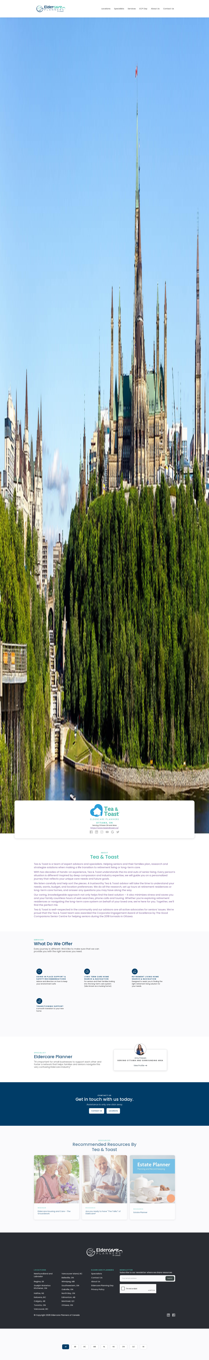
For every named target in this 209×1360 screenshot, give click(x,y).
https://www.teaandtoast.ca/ (104, 828)
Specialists (119, 8)
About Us (155, 8)
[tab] (65, 1346)
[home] (55, 8)
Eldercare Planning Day (102, 1285)
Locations (105, 8)
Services (132, 8)
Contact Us (168, 8)
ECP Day (143, 8)
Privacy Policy (97, 1289)
